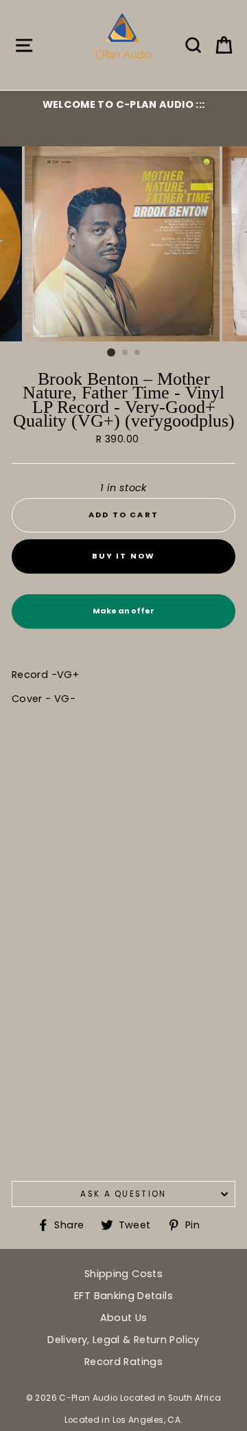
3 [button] (137, 353)
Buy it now (124, 555)
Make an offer (123, 617)
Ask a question (123, 1193)
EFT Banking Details (123, 1296)
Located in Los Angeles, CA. (123, 1420)
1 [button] (111, 352)
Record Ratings (123, 1361)
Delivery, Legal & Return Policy (123, 1340)
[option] (123, 104)
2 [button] (125, 353)
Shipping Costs (123, 1274)
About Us (124, 1318)
